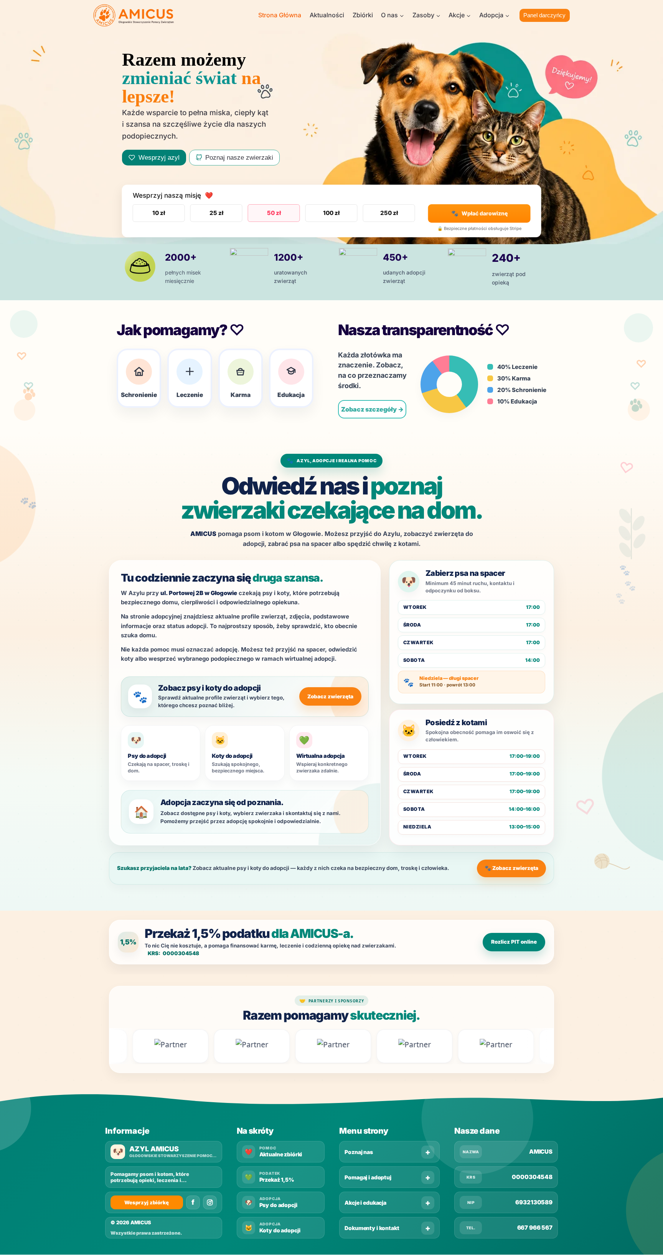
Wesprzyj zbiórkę (146, 1202)
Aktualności (327, 15)
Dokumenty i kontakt (372, 1228)
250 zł (389, 213)
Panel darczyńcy (544, 15)
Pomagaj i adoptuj (368, 1177)
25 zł (216, 213)
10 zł (158, 213)
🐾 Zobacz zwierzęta (511, 868)
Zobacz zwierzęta (330, 696)
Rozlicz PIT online (514, 942)
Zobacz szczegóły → (372, 409)
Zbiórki (363, 15)
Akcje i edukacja (365, 1202)
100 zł (331, 213)
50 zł (274, 213)
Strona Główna (279, 15)
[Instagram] (210, 1202)
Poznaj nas (359, 1152)
